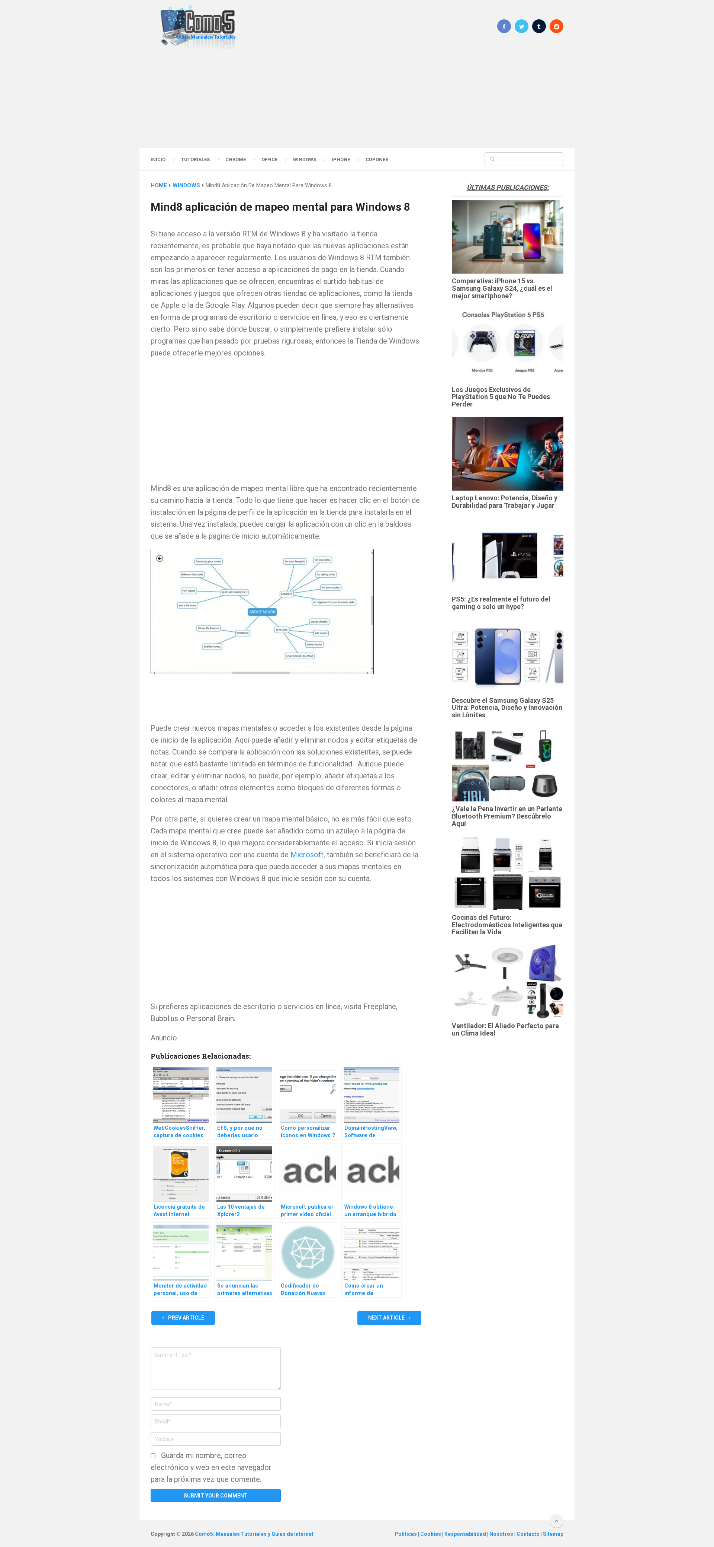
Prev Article (185, 1318)
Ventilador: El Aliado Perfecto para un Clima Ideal (505, 1029)
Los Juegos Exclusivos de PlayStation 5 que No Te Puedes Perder (501, 397)
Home (159, 185)
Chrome (235, 159)
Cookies (431, 1534)
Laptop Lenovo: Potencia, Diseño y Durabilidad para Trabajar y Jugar (504, 501)
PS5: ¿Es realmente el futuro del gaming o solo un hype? (501, 602)
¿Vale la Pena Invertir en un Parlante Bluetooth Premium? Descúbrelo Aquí (507, 816)
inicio (158, 159)
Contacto (529, 1534)
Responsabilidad (465, 1534)
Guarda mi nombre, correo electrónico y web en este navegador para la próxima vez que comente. (211, 1467)
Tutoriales (195, 159)
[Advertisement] (357, 98)
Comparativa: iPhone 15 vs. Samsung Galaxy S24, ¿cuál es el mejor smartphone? (502, 288)
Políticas (406, 1534)
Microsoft (307, 854)
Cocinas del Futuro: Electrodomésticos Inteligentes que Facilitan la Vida (507, 924)
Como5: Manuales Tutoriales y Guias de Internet (254, 1534)
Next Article (387, 1318)
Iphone (341, 159)
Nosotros (501, 1534)
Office (269, 159)
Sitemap (553, 1534)
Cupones (377, 159)
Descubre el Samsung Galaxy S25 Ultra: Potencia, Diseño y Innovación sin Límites (507, 707)
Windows (304, 159)
